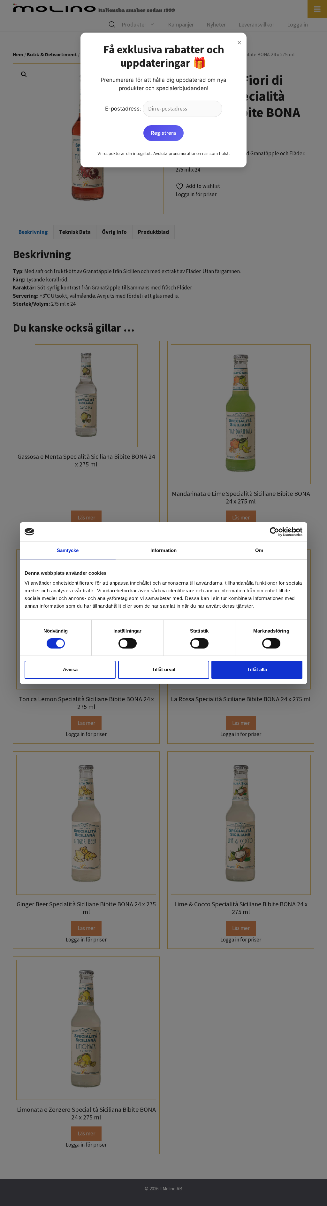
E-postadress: (124, 108)
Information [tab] (163, 550)
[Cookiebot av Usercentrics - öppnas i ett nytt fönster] (274, 531)
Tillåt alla (257, 669)
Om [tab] (259, 550)
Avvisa (70, 669)
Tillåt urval (163, 669)
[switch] (127, 643)
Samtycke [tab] (68, 550)
